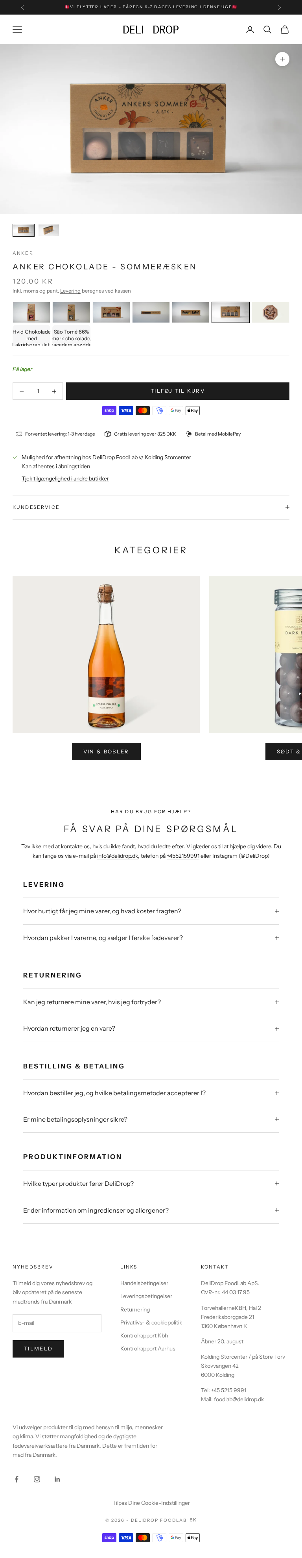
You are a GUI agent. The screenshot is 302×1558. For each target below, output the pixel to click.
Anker (23, 253)
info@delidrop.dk (117, 855)
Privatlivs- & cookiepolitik (151, 1322)
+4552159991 (183, 855)
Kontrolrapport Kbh (144, 1335)
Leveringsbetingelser (146, 1296)
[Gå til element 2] (49, 230)
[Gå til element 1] (24, 230)
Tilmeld (38, 1348)
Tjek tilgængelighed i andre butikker (65, 478)
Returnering (135, 1309)
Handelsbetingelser (144, 1283)
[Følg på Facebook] (16, 1479)
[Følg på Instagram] (37, 1479)
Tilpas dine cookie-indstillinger (151, 1502)
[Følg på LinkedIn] (57, 1479)
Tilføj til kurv (178, 391)
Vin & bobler (106, 751)
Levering (70, 290)
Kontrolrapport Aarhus (147, 1348)
